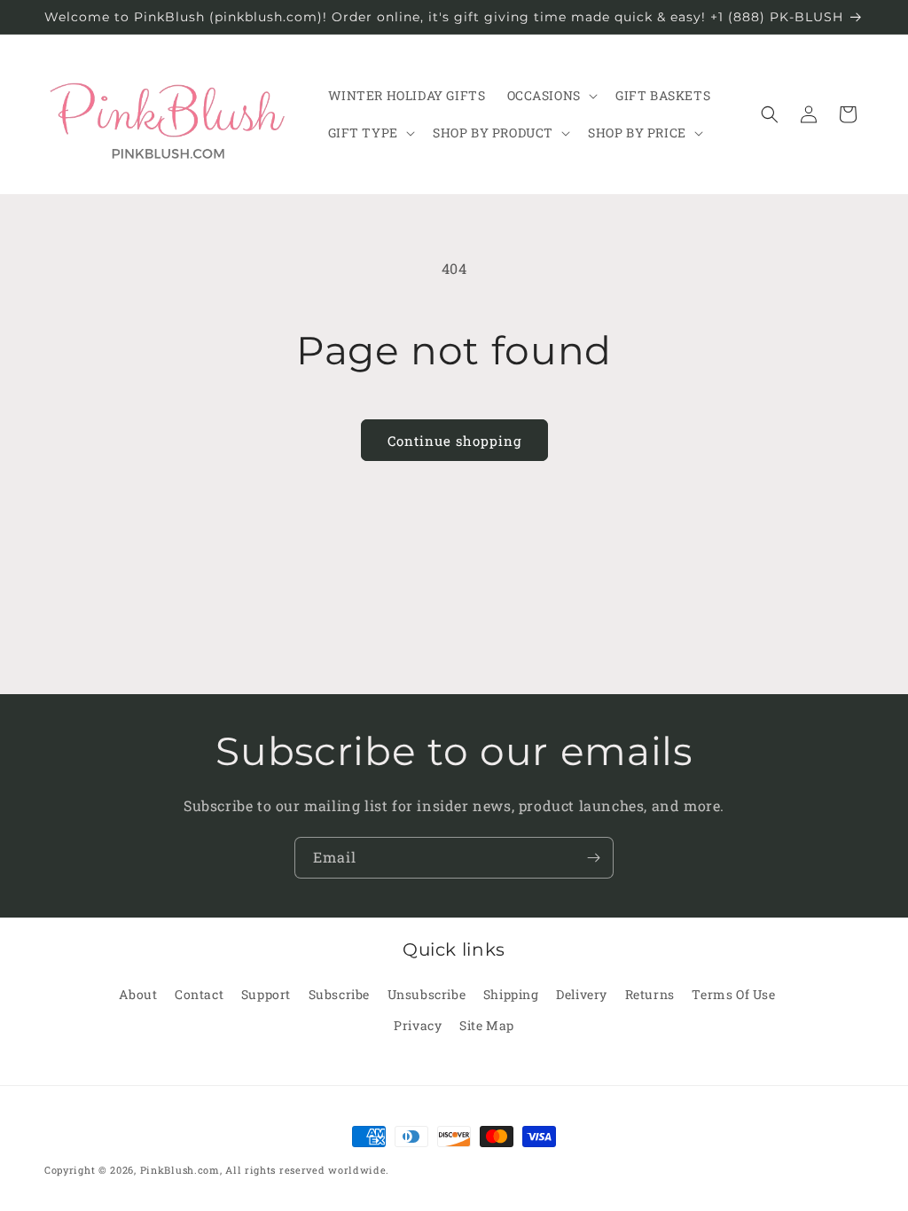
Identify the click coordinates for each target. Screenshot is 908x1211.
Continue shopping (454, 440)
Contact (199, 994)
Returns (650, 994)
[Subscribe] (593, 858)
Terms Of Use (733, 994)
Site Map (486, 1025)
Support (266, 994)
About (138, 994)
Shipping (511, 994)
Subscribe (339, 994)
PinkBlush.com (180, 1169)
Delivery (581, 994)
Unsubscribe (426, 994)
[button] (551, 95)
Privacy (418, 1025)
